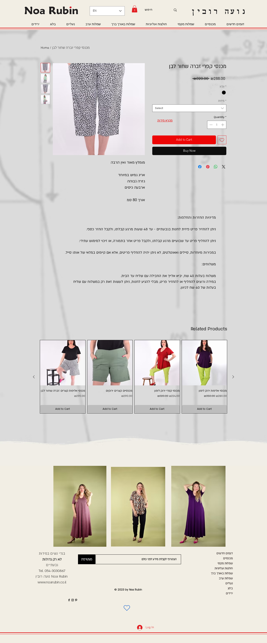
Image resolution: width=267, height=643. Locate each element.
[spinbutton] (216, 125)
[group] (133, 377)
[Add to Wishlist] (222, 139)
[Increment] (223, 125)
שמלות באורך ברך (222, 573)
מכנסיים (228, 558)
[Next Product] (233, 376)
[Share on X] (223, 166)
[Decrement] (210, 125)
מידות (222, 101)
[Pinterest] (76, 600)
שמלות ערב (226, 578)
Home (45, 48)
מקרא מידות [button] (165, 120)
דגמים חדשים (225, 553)
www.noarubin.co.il (52, 582)
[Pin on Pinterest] (207, 166)
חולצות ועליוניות (224, 568)
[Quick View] (62, 362)
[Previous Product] (33, 376)
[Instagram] (72, 600)
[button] (134, 8)
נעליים (229, 583)
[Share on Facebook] (199, 166)
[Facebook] (69, 600)
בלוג (230, 588)
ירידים (229, 593)
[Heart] (127, 608)
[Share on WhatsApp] (215, 166)
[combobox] (189, 108)
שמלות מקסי (225, 563)
